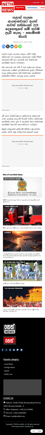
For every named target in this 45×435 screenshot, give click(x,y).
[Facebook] (4, 46)
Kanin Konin (20, 7)
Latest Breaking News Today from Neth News (8, 7)
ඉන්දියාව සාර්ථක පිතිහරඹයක (13, 283)
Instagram (10, 350)
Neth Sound (5, 114)
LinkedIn (21, 350)
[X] (8, 46)
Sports (6, 371)
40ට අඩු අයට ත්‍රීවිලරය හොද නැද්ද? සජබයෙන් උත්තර (22, 228)
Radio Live (8, 374)
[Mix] (16, 46)
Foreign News (9, 367)
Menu (42, 2)
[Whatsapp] (20, 46)
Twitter (6, 350)
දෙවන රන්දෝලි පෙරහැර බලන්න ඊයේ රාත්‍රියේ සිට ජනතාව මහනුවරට (21, 310)
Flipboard (17, 350)
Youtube (13, 350)
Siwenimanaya (32, 7)
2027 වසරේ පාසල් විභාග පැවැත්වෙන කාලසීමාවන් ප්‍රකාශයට (21, 201)
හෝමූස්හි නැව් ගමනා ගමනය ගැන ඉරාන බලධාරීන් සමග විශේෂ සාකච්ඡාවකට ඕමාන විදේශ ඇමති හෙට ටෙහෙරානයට (22, 255)
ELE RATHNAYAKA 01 (13, 114)
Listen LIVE (36, 2)
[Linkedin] (12, 46)
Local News (8, 364)
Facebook (2, 350)
